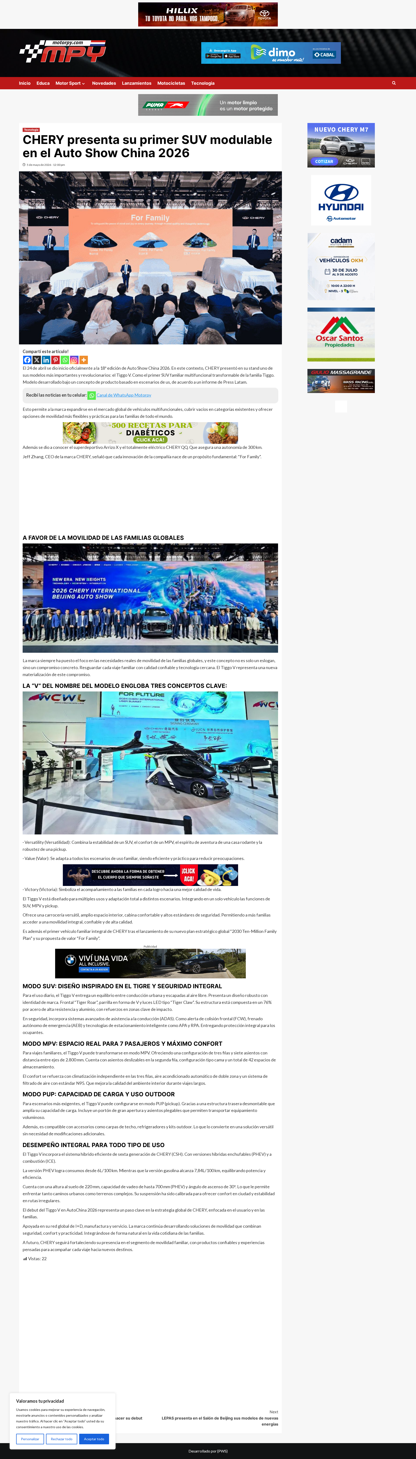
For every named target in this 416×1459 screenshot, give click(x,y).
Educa (43, 83)
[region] (63, 1421)
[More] (83, 360)
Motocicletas (171, 83)
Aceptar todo (94, 1439)
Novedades (104, 83)
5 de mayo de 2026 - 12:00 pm (46, 165)
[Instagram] (74, 360)
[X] (36, 360)
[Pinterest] (55, 360)
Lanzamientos (136, 83)
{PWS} (222, 1451)
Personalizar (30, 1439)
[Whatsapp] (65, 360)
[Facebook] (27, 360)
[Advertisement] (150, 496)
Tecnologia (202, 83)
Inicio (25, 83)
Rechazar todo (61, 1439)
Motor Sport (68, 83)
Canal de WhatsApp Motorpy (124, 395)
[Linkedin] (46, 360)
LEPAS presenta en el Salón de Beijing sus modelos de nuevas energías (220, 1418)
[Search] (394, 83)
